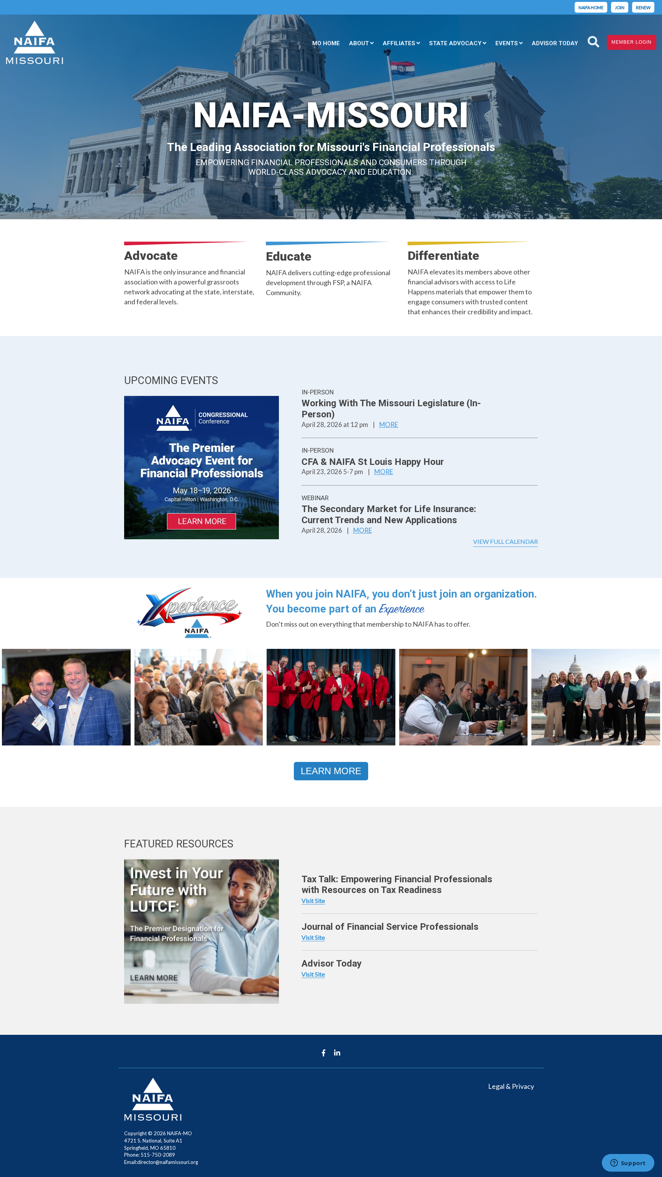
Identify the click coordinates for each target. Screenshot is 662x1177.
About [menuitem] (359, 43)
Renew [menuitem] (643, 7)
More (388, 424)
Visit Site (313, 900)
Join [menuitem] (619, 7)
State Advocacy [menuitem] (455, 43)
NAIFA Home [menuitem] (590, 7)
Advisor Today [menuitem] (555, 43)
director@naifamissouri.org (167, 1162)
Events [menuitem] (506, 43)
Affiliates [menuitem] (399, 43)
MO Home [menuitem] (326, 43)
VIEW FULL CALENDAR (505, 541)
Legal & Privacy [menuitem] (511, 1086)
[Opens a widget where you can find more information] (627, 1163)
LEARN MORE (331, 771)
